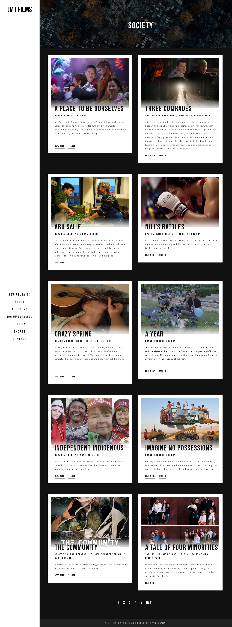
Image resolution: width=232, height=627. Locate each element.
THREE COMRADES (168, 109)
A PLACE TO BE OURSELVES (89, 109)
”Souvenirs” (98, 244)
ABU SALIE (68, 227)
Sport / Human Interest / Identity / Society (173, 234)
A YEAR (154, 334)
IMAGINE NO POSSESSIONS (179, 448)
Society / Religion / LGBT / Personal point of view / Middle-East (178, 556)
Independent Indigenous (89, 448)
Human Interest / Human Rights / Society (80, 455)
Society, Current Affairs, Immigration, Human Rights (178, 115)
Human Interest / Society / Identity (77, 234)
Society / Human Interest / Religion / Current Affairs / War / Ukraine (90, 556)
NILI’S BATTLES (165, 227)
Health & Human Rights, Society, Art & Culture (84, 341)
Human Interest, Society (160, 341)
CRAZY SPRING (73, 334)
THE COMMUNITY (76, 547)
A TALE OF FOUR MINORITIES (181, 547)
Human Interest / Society (70, 115)
